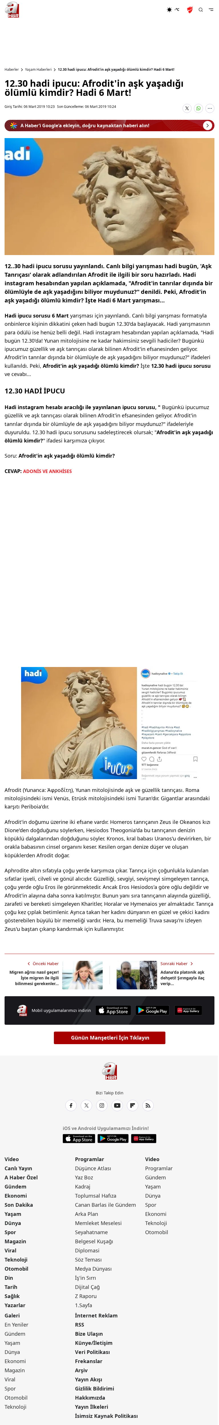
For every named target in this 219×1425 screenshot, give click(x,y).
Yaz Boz (84, 1177)
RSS (79, 1324)
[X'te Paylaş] (187, 108)
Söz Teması (88, 1259)
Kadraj (82, 1186)
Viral (10, 1250)
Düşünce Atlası (93, 1168)
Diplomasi (87, 1250)
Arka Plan (86, 1213)
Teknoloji (16, 1259)
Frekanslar (88, 1361)
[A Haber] (12, 9)
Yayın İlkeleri (91, 1406)
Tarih (11, 1286)
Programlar (89, 1159)
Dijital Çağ (87, 1286)
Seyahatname (91, 1232)
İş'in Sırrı (85, 1277)
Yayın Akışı (88, 1379)
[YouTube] (117, 1105)
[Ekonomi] (148, 10)
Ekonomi (16, 1195)
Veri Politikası (92, 1352)
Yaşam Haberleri (38, 69)
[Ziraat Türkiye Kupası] (190, 9)
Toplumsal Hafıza (95, 1195)
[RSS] (148, 1105)
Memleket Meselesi (98, 1223)
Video (12, 1159)
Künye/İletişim (94, 1342)
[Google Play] (152, 1010)
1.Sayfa (83, 1305)
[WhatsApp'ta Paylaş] (198, 108)
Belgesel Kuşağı (94, 1241)
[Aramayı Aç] (200, 9)
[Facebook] (71, 1105)
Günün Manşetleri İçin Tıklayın (110, 1037)
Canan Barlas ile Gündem (105, 1204)
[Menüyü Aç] (211, 9)
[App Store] (113, 1010)
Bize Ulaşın (89, 1333)
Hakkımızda (90, 1397)
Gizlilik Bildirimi (94, 1388)
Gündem (16, 1186)
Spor (10, 1232)
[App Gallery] (188, 1010)
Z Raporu (86, 1296)
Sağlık (12, 1296)
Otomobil (16, 1268)
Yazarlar (15, 1305)
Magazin (15, 1241)
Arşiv (81, 1370)
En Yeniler (16, 1324)
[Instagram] (102, 1105)
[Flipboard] (132, 1105)
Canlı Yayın (18, 1168)
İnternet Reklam (96, 1315)
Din (9, 1277)
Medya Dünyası (93, 1268)
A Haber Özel (21, 1177)
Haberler (12, 69)
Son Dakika (19, 1204)
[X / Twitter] (86, 1105)
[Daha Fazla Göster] (209, 108)
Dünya (13, 1223)
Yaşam (13, 1213)
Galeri (12, 1315)
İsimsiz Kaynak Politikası (106, 1415)
